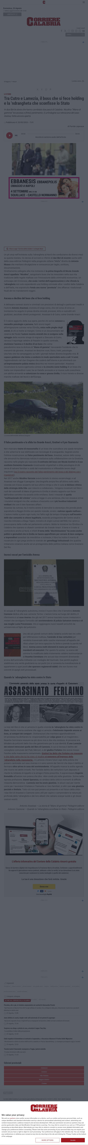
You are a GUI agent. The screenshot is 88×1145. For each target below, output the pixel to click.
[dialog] (44, 1123)
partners (13, 1118)
